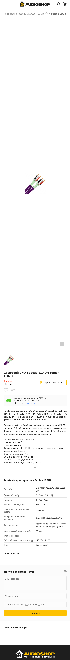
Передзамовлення (53, 382)
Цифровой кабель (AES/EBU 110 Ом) (26, 14)
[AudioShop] (35, 4)
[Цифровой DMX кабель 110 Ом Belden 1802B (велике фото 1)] (9, 360)
